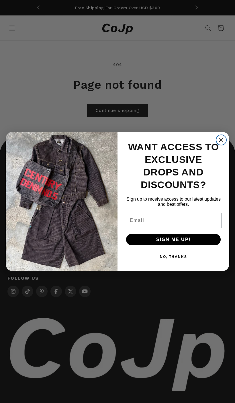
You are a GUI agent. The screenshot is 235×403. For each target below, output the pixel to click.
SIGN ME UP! (173, 239)
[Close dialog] (221, 140)
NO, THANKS (173, 257)
